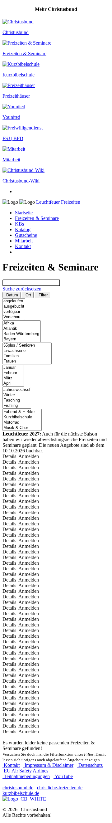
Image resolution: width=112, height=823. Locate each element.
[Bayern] (21, 339)
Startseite (24, 212)
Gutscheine (26, 235)
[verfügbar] (14, 311)
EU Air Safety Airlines (25, 770)
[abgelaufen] (14, 301)
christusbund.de (17, 787)
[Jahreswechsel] (17, 389)
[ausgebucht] (14, 306)
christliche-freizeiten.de (59, 787)
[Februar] (13, 373)
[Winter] (17, 395)
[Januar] (13, 367)
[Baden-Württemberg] (21, 334)
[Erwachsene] (27, 350)
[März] (13, 378)
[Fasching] (17, 400)
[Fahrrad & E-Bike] (22, 412)
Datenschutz (90, 765)
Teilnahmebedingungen (26, 776)
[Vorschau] (14, 317)
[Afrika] (21, 323)
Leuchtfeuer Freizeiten (58, 202)
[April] (13, 383)
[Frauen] (27, 361)
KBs (19, 223)
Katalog (22, 229)
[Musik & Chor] (22, 428)
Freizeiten (37, 218)
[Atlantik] (21, 328)
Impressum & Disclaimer (48, 765)
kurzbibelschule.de (20, 793)
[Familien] (27, 356)
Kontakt (23, 246)
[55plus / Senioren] (27, 345)
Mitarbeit (24, 240)
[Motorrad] (22, 422)
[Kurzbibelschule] (22, 417)
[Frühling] (17, 405)
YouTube (63, 776)
